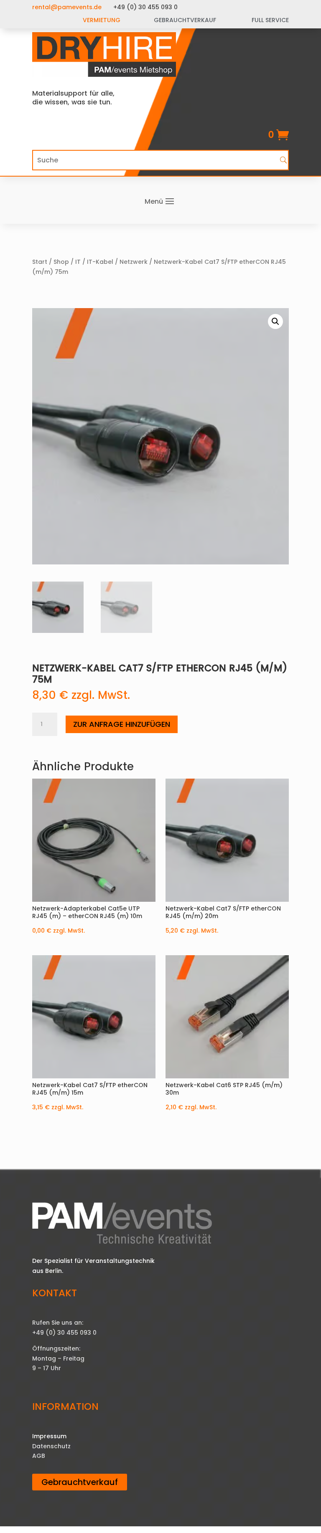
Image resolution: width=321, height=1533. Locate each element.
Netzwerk (134, 262)
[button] (275, 321)
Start (39, 262)
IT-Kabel (100, 262)
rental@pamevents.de (67, 7)
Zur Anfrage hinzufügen (121, 724)
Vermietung (101, 20)
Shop (61, 262)
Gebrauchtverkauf (79, 1482)
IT (78, 262)
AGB (38, 1456)
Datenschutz (51, 1446)
